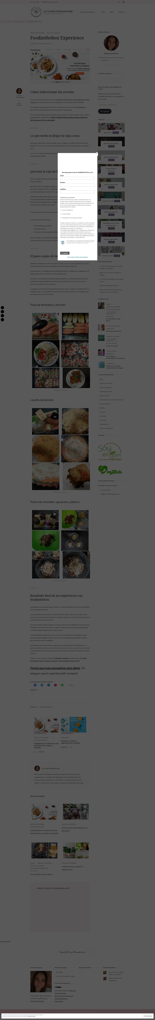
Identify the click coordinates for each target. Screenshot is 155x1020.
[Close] (97, 154)
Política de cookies (31, 1016)
